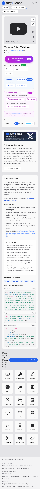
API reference (25, 476)
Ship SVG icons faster (9, 471)
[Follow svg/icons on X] (20, 136)
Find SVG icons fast (8, 468)
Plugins (4, 484)
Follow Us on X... (13, 168)
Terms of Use (11, 486)
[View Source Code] (33, 41)
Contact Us (30, 486)
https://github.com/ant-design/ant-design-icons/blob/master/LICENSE (20, 233)
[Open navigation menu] (36, 3)
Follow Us (20, 459)
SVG (10, 69)
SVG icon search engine (9, 466)
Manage (32, 99)
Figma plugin (25, 484)
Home (5, 8)
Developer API (15, 476)
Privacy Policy (21, 486)
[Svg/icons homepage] (12, 3)
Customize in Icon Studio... (21, 59)
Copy (33, 288)
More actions (21, 85)
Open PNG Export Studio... (18, 106)
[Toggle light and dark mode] (32, 3)
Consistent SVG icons (22, 468)
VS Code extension (14, 484)
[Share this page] (33, 24)
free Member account (16, 113)
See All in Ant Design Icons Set (22, 360)
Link (10, 73)
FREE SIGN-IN (21, 79)
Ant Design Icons (18, 8)
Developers (5, 476)
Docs (4, 486)
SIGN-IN (24, 93)
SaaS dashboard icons (25, 466)
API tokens (34, 476)
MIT (12, 53)
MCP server (5, 479)
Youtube (15, 281)
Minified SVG (22, 69)
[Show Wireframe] (33, 36)
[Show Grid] (33, 32)
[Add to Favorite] (33, 19)
